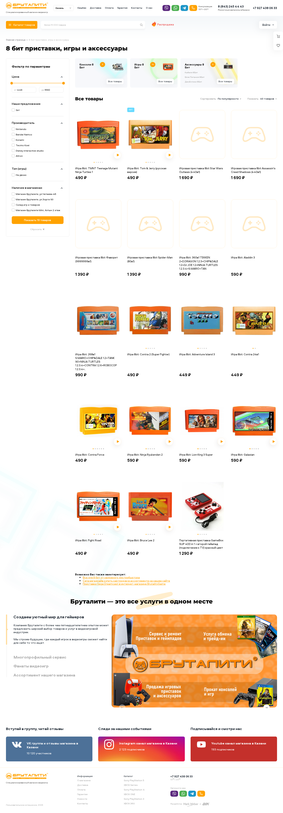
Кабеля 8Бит (191, 72)
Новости (82, 798)
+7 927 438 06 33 (265, 8)
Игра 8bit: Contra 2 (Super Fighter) (148, 354)
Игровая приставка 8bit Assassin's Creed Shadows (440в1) (253, 170)
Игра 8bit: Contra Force (89, 454)
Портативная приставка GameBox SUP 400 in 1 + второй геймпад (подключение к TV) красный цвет (201, 544)
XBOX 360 (129, 803)
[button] (94, 162)
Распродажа (165, 24)
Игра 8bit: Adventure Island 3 (197, 354)
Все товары (115, 81)
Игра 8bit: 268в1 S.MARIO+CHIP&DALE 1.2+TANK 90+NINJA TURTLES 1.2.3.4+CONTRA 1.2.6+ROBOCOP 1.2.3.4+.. (96, 361)
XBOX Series (130, 785)
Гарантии (82, 794)
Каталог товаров (24, 25)
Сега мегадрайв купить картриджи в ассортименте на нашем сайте (126, 581)
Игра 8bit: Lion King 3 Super (196, 454)
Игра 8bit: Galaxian (243, 454)
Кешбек (82, 7)
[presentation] (78, 134)
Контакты (136, 7)
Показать (37, 220)
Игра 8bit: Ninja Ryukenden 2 (145, 454)
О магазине (84, 780)
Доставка (95, 7)
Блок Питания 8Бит (194, 77)
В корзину (85, 185)
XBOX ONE (129, 794)
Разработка (176, 803)
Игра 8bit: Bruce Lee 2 (140, 540)
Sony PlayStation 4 (134, 789)
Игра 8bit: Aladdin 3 (243, 257)
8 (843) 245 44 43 (231, 6)
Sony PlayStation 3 (134, 798)
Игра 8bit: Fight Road (88, 540)
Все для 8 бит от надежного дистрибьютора (111, 577)
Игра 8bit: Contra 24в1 (245, 354)
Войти (266, 25)
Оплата (109, 7)
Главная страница (15, 39)
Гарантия (122, 7)
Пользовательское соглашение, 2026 (24, 805)
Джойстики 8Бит (193, 82)
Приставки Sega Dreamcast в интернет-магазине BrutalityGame (124, 584)
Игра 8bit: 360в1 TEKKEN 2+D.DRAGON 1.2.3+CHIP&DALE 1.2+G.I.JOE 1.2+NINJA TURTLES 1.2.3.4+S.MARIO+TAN (198, 263)
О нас (149, 7)
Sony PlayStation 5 (134, 780)
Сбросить (36, 229)
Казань (60, 8)
